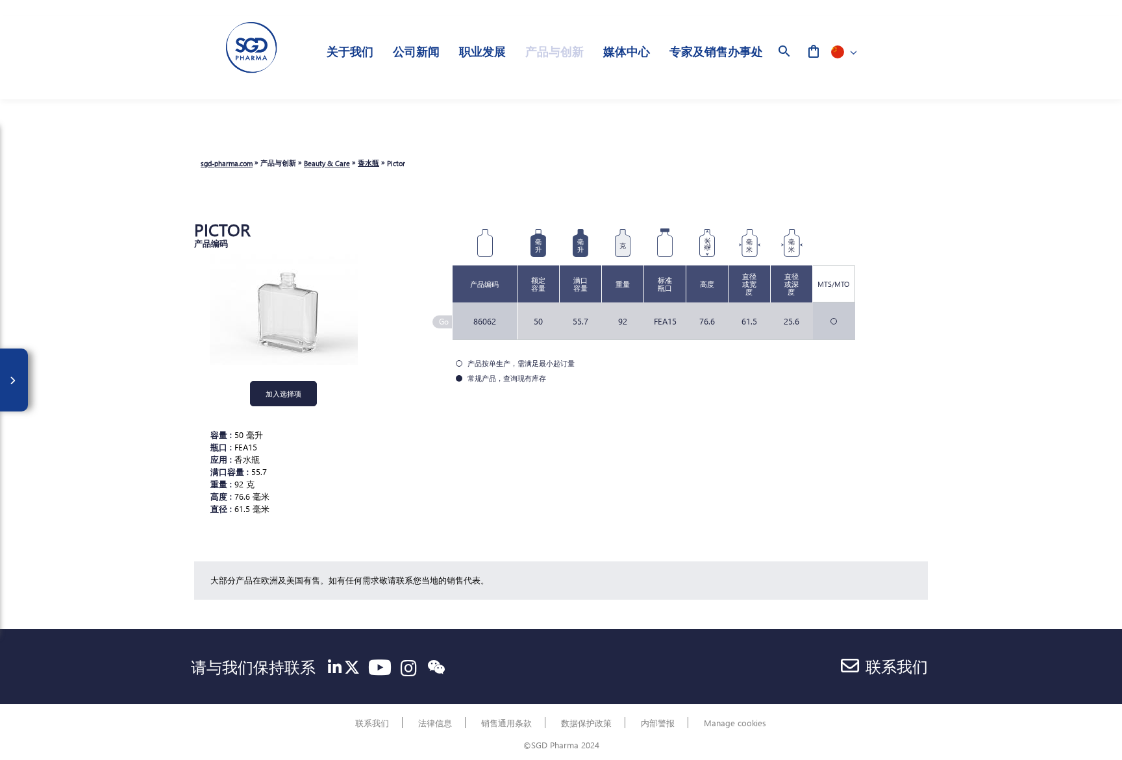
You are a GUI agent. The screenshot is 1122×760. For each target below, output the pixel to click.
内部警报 (658, 722)
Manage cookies (735, 722)
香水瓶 (368, 162)
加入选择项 (283, 393)
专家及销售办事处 (716, 51)
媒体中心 (626, 51)
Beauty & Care (327, 163)
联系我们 (897, 666)
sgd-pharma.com (227, 163)
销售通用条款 (506, 722)
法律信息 (435, 722)
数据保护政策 (586, 722)
